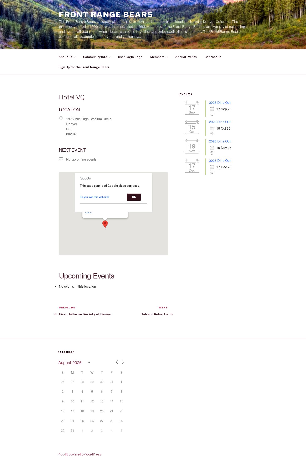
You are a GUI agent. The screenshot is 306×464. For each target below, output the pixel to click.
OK (134, 197)
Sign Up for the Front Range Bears (83, 67)
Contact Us (213, 57)
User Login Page (130, 57)
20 (101, 411)
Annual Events (186, 57)
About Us (65, 57)
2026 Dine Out (219, 102)
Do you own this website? (94, 197)
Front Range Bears (106, 14)
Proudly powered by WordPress (79, 454)
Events (88, 212)
